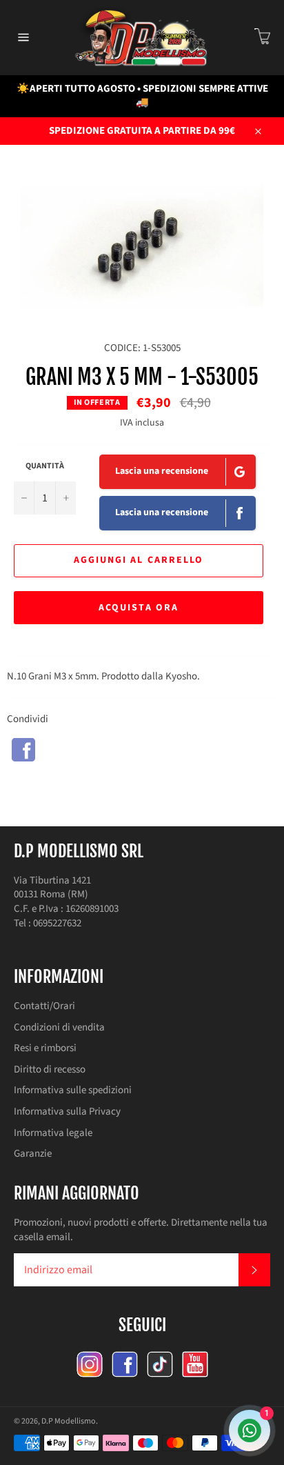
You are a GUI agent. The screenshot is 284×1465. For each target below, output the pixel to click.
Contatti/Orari (44, 1006)
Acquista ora (139, 608)
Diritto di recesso (49, 1069)
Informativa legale (53, 1133)
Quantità (45, 466)
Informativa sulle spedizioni (73, 1090)
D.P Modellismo (68, 1421)
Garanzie (33, 1153)
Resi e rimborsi (45, 1048)
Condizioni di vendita (59, 1027)
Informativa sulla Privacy (67, 1111)
